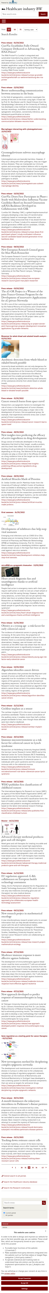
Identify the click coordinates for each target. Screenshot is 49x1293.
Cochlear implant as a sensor (16, 708)
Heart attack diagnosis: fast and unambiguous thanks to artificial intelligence (19, 581)
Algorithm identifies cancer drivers (20, 670)
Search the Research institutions (17, 1188)
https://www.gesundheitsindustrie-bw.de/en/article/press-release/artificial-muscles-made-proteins (21, 502)
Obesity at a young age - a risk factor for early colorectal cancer (23, 627)
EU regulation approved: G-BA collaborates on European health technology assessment (19, 879)
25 (9, 29)
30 (22, 1168)
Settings (25, 1289)
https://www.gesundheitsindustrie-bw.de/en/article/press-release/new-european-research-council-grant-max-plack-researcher (20, 278)
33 (33, 1168)
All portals (9, 1215)
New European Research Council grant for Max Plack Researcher (22, 251)
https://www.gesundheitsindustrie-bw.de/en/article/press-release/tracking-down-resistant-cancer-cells (20, 1158)
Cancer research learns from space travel (22, 401)
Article (5, 1227)
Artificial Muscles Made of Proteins (20, 479)
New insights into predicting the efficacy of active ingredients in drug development (24, 437)
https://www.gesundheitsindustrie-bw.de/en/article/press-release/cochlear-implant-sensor (21, 726)
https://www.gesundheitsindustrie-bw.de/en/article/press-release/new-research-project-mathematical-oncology (23, 941)
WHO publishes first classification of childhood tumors (21, 786)
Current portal (11, 1213)
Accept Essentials (24, 1278)
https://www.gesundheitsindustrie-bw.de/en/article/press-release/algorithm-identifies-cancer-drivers (23, 695)
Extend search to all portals (15, 1176)
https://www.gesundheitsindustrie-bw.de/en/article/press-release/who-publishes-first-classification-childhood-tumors (22, 810)
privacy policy (9, 1273)
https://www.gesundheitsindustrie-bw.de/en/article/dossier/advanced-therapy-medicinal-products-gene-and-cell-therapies (24, 863)
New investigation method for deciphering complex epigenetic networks (24, 1063)
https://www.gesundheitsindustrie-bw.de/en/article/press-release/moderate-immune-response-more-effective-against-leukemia (22, 981)
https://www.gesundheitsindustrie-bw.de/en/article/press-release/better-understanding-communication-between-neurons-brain (23, 118)
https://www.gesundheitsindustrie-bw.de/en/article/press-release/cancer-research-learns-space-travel (24, 421)
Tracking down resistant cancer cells (20, 1140)
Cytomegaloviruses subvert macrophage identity (23, 154)
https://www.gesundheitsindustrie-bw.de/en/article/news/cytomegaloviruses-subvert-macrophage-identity (22, 183)
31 (25, 1168)
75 (21, 29)
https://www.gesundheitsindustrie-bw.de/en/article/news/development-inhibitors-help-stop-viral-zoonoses (23, 555)
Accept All (24, 1283)
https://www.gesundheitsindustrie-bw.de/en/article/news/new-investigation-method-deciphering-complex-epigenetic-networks (22, 1087)
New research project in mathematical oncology (21, 915)
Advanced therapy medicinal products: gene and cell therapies (22, 839)
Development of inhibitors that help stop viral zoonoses (23, 531)
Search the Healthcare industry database (20, 1182)
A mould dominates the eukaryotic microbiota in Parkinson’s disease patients (24, 1103)
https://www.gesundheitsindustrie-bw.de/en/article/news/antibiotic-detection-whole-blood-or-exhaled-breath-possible (22, 388)
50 (15, 29)
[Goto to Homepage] (23, 9)
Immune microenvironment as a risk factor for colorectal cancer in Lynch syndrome (21, 743)
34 (36, 1168)
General (5, 1224)
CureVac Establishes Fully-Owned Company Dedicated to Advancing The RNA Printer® (22, 49)
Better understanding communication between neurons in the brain (22, 92)
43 (43, 1168)
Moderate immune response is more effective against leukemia (21, 957)
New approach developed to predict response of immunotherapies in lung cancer (21, 997)
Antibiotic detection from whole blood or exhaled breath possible (24, 361)
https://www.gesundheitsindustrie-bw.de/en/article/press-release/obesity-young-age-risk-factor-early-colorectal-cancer (24, 656)
